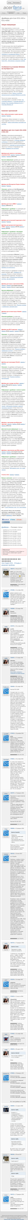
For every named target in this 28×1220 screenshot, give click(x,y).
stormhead (6, 759)
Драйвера (11, 13)
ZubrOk (6, 1106)
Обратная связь (20, 1219)
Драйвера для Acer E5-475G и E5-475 (12, 535)
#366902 (12, 1105)
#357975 (12, 626)
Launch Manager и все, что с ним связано (15, 507)
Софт (18, 13)
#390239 (12, 1049)
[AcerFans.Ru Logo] (14, 8)
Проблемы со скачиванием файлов (11, 54)
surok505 (6, 734)
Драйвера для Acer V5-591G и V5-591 (12, 536)
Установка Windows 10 (7, 104)
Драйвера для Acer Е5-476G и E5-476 (12, 530)
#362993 (12, 657)
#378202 (12, 1073)
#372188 (12, 590)
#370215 (12, 996)
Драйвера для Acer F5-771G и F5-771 (12, 541)
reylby (6, 609)
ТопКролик (6, 687)
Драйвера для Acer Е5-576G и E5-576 (12, 533)
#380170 (12, 568)
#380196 (12, 1154)
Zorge (6, 829)
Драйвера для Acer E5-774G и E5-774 (12, 538)
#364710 (12, 942)
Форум (24, 13)
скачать (4, 115)
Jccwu (5, 793)
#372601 (12, 758)
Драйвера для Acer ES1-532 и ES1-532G (12, 545)
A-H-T (6, 980)
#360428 (12, 686)
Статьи (3, 13)
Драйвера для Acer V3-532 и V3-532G (12, 540)
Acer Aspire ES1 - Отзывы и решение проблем (11, 564)
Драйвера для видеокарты (8, 267)
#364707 (12, 793)
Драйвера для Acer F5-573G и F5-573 (12, 543)
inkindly (6, 854)
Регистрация (16, 2)
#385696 (12, 828)
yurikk (6, 590)
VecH (6, 1034)
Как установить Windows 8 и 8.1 (14, 103)
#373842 (12, 1033)
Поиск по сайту (7, 1219)
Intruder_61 (6, 1073)
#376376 (12, 979)
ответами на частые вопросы (17, 145)
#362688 (12, 608)
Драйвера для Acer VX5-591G (10, 531)
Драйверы (9, 515)
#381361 (12, 853)
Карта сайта (13, 1219)
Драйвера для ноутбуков (12, 148)
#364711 (12, 1194)
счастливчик (6, 569)
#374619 (12, 733)
